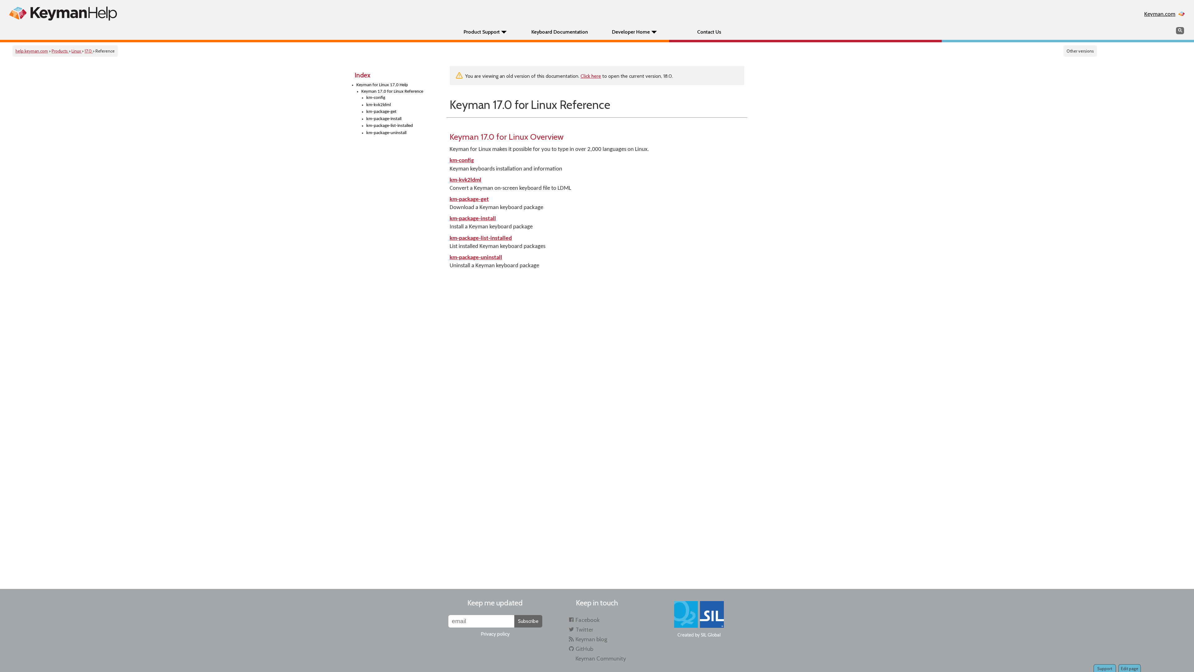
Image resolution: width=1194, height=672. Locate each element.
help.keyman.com (32, 51)
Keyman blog (591, 639)
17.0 (89, 51)
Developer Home (631, 32)
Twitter (584, 629)
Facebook (587, 619)
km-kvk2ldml (378, 105)
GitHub (584, 648)
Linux (77, 51)
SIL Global (711, 635)
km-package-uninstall (386, 133)
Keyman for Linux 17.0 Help (382, 85)
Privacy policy (495, 634)
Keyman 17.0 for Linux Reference (392, 91)
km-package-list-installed (389, 126)
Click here (591, 76)
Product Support (482, 32)
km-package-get (381, 112)
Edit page (1129, 668)
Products (60, 51)
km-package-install (383, 119)
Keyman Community (601, 658)
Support (1104, 668)
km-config (375, 98)
